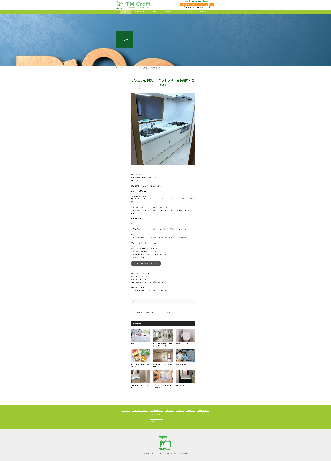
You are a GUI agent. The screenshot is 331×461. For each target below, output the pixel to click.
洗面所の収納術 (180, 385)
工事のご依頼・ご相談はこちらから (146, 264)
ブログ (179, 11)
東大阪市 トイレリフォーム (183, 344)
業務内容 (155, 11)
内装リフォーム (155, 418)
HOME (125, 11)
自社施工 (133, 344)
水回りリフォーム (155, 414)
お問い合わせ (203, 11)
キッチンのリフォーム (182, 364)
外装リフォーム (155, 422)
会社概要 (190, 11)
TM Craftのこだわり (140, 11)
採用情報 (167, 11)
